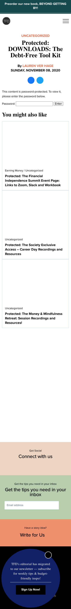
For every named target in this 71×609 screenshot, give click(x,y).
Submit (64, 505)
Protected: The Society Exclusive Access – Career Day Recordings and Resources (34, 249)
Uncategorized (35, 36)
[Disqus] (35, 383)
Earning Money (14, 170)
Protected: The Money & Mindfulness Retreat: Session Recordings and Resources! (33, 318)
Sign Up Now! (30, 590)
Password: (9, 104)
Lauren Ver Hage (38, 66)
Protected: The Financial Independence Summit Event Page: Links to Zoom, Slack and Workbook (33, 180)
